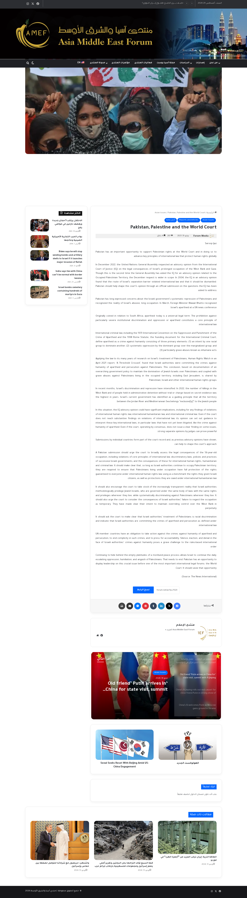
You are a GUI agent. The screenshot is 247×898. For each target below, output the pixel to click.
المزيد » (168, 630)
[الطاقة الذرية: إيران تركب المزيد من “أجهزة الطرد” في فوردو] (187, 837)
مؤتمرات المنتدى (121, 63)
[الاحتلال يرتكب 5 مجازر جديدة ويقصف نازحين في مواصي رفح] (39, 225)
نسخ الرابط (143, 590)
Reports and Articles (188, 220)
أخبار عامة (170, 220)
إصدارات (200, 63)
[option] (156, 685)
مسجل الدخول (197, 794)
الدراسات (184, 63)
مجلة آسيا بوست (166, 63)
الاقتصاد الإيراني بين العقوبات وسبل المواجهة (162, 3)
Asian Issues (160, 213)
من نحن (213, 63)
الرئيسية (211, 213)
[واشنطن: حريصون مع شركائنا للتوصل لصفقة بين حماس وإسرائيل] (59, 840)
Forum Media (201, 236)
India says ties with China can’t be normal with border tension (67, 275)
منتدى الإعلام (185, 625)
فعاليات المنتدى (143, 63)
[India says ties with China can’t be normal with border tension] (39, 275)
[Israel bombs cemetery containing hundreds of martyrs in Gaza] (39, 292)
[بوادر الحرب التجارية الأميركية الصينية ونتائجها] (39, 241)
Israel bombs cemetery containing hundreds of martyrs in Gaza (69, 291)
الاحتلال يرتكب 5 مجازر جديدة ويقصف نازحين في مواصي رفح (67, 224)
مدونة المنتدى (97, 63)
